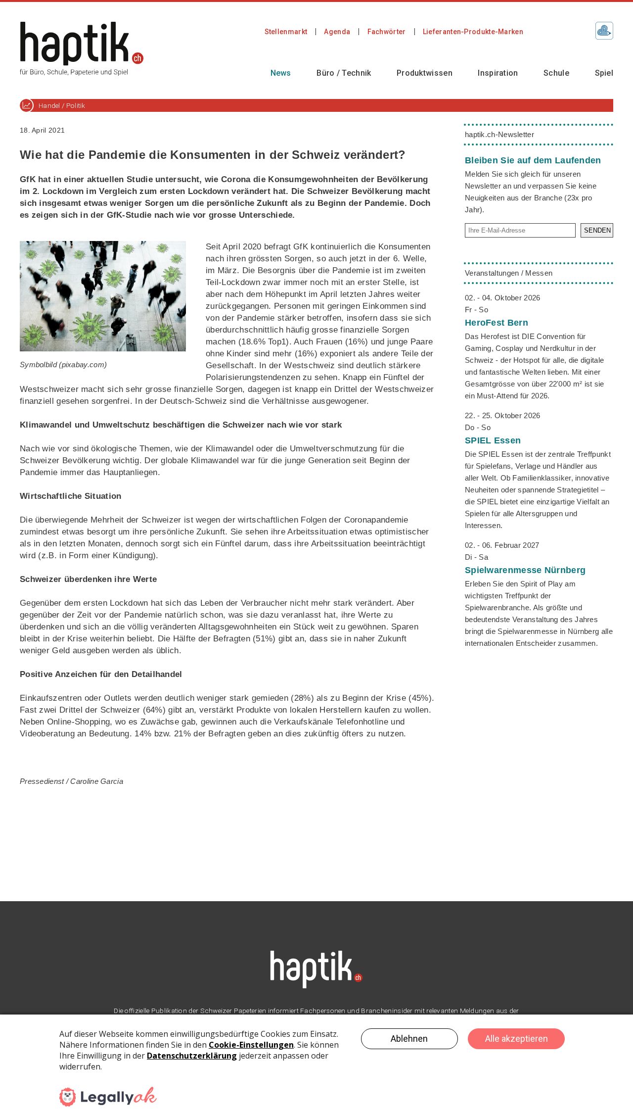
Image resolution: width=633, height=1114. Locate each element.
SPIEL (493, 440)
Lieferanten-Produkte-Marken (473, 32)
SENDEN (597, 230)
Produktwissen (424, 73)
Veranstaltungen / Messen (508, 273)
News (281, 73)
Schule (556, 73)
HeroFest (496, 323)
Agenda (337, 32)
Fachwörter (386, 32)
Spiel (604, 73)
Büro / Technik (343, 73)
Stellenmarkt (286, 32)
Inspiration (498, 73)
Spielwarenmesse (525, 570)
